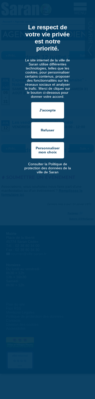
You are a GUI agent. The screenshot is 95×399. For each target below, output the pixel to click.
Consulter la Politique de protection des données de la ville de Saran (47, 168)
